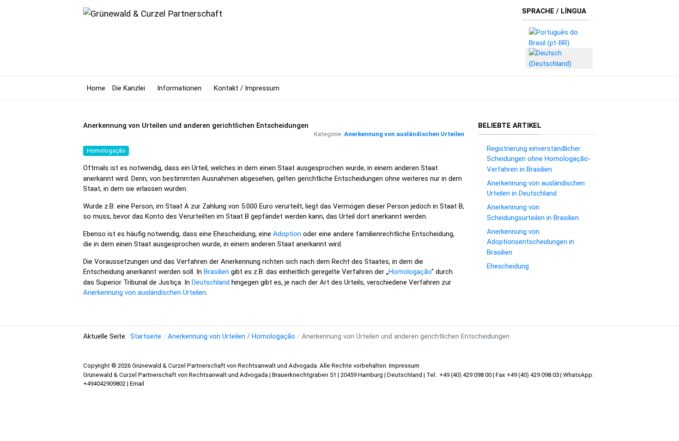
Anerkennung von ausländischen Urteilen (404, 134)
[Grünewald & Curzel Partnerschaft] (152, 13)
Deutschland (211, 282)
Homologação (106, 150)
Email (137, 383)
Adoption (287, 234)
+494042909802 (105, 383)
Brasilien (216, 272)
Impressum (404, 365)
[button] (131, 88)
